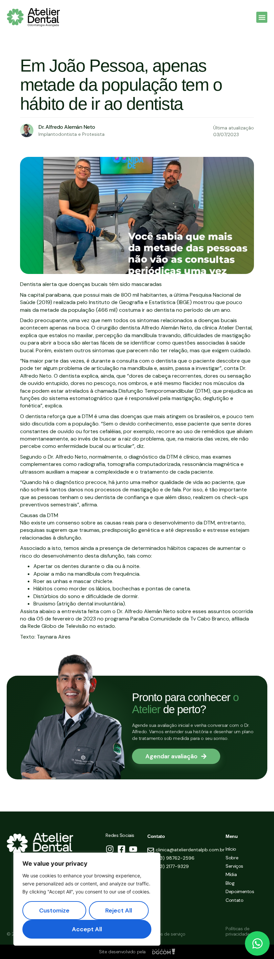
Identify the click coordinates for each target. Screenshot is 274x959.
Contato (234, 900)
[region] (86, 899)
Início (231, 849)
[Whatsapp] (257, 943)
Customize (54, 910)
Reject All (118, 910)
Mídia (231, 874)
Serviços (234, 866)
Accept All (87, 929)
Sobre (232, 857)
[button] (261, 17)
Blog (230, 883)
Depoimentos (240, 891)
